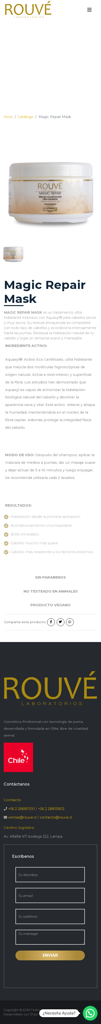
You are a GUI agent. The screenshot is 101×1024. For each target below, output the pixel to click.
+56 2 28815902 (51, 809)
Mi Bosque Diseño (52, 1014)
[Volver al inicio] (28, 9)
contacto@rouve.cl (56, 817)
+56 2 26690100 (21, 809)
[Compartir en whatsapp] (70, 622)
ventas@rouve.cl (22, 817)
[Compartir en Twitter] (60, 622)
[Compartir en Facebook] (51, 622)
